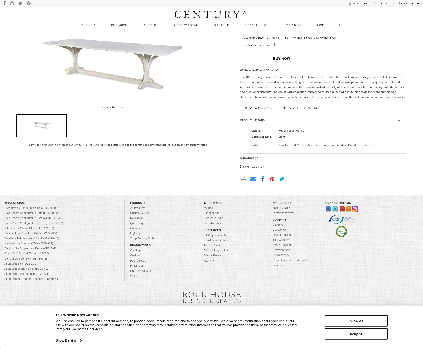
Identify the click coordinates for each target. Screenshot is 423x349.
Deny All (356, 334)
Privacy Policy (212, 255)
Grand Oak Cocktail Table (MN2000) (26, 253)
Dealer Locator (282, 234)
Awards (208, 208)
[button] (41, 125)
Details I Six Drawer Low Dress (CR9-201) (30, 248)
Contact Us (279, 229)
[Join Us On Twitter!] (20, 4)
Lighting (135, 233)
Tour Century (281, 239)
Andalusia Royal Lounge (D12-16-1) (26, 273)
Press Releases (213, 223)
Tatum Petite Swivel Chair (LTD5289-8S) (29, 228)
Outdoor (135, 228)
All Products (137, 208)
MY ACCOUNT (282, 202)
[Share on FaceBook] (262, 178)
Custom (135, 255)
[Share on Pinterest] (272, 178)
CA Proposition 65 (215, 235)
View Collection (262, 108)
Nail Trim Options (141, 270)
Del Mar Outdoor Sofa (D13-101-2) (25, 258)
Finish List (136, 265)
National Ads (211, 213)
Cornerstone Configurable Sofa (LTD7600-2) (31, 208)
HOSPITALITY (281, 207)
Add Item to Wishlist (304, 108)
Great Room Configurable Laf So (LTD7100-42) (33, 218)
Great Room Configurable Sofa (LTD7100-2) (31, 213)
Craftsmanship (282, 250)
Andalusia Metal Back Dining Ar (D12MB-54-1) (32, 278)
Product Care (212, 245)
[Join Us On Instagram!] (12, 4)
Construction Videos (216, 240)
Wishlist (135, 275)
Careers (278, 224)
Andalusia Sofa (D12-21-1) (20, 263)
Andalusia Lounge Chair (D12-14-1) (26, 268)
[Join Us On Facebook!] (4, 4)
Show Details (66, 340)
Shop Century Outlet (142, 238)
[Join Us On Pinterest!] (29, 4)
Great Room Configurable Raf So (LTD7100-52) (33, 223)
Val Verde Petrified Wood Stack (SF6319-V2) (31, 238)
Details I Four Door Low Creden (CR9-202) (30, 233)
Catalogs (135, 250)
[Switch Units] (277, 70)
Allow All (356, 321)
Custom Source (139, 213)
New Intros (136, 218)
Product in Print (213, 218)
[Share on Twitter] (282, 178)
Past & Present (282, 245)
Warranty (209, 260)
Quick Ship (221, 25)
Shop (320, 25)
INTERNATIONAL (284, 212)
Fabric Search (138, 260)
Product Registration (216, 250)
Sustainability (281, 255)
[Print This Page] (243, 178)
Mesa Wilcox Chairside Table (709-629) (28, 243)
